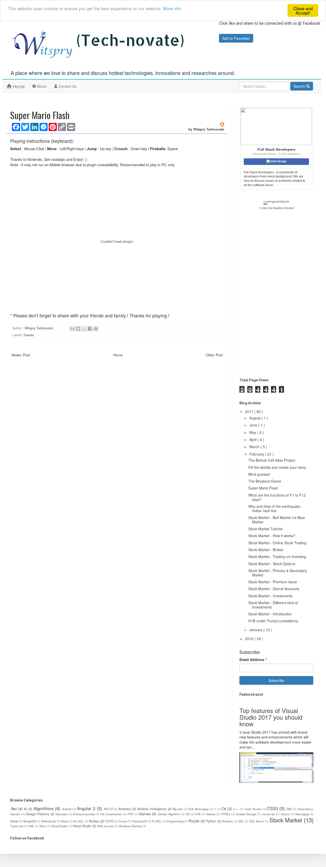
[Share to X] (84, 328)
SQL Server (256, 821)
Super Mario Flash (263, 487)
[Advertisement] (276, 293)
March (255, 446)
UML (31, 826)
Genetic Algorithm (169, 814)
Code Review (252, 809)
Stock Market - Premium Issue (272, 581)
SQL (241, 821)
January (256, 629)
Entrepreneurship (83, 814)
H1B (197, 814)
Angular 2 (86, 808)
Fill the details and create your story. (277, 467)
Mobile (14, 821)
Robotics (227, 821)
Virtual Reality (59, 826)
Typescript (16, 826)
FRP (130, 814)
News (64, 821)
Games (29, 335)
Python (211, 821)
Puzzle (194, 820)
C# (224, 808)
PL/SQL (156, 821)
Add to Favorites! (236, 38)
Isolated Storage (246, 814)
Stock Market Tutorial (265, 528)
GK (187, 814)
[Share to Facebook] (89, 328)
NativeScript (48, 821)
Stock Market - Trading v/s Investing (277, 556)
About (42, 88)
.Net (13, 808)
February (257, 454)
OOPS (109, 821)
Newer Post (20, 354)
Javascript (268, 814)
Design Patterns (37, 814)
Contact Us (67, 86)
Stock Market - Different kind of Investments (273, 605)
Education (62, 814)
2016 (249, 638)
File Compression (111, 814)
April (253, 439)
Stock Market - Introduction (270, 613)
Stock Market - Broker (265, 549)
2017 (249, 411)
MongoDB (29, 821)
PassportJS (139, 821)
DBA (289, 809)
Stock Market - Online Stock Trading (277, 542)
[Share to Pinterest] (95, 328)
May (253, 432)
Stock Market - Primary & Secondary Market (277, 572)
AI (25, 809)
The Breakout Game (264, 481)
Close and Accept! (303, 10)
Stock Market (285, 820)
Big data (178, 809)
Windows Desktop (130, 826)
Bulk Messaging (198, 809)
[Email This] (72, 328)
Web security (105, 826)
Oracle (122, 821)
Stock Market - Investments (270, 595)
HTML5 (225, 814)
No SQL (79, 821)
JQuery (285, 814)
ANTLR (108, 809)
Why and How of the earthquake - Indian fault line (275, 508)
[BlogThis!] (78, 328)
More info (172, 8)
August (255, 417)
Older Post (214, 354)
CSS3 (272, 808)
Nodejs (94, 821)
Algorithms (43, 808)
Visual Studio (82, 826)
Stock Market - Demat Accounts (273, 588)
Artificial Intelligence (151, 809)
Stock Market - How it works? (271, 535)
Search (300, 86)
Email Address (253, 659)
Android (66, 809)
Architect (124, 809)
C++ (236, 809)
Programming (175, 821)
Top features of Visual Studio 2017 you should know (270, 717)
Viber (42, 826)
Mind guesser (259, 474)
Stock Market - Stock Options (271, 563)
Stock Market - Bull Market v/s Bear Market (276, 519)
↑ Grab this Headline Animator (276, 208)
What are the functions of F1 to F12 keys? (277, 497)
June (253, 425)
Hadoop (210, 814)
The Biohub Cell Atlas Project (271, 460)
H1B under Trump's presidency (273, 620)
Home (18, 86)
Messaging (302, 814)
